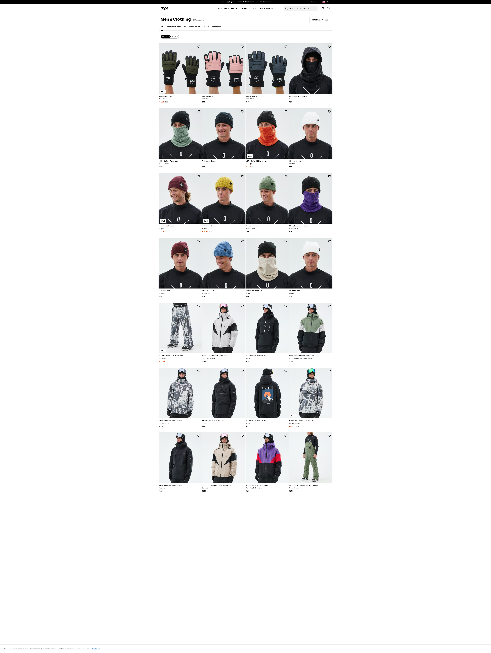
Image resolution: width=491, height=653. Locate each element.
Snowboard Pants (173, 26)
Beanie (206, 26)
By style (174, 36)
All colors (166, 36)
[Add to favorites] (199, 46)
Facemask (216, 26)
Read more (96, 649)
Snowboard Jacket (192, 26)
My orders (315, 2)
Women (244, 8)
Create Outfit (266, 8)
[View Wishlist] (322, 8)
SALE (255, 8)
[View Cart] (328, 8)
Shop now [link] (266, 2)
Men (233, 8)
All (162, 26)
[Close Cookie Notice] (484, 649)
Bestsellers (223, 8)
